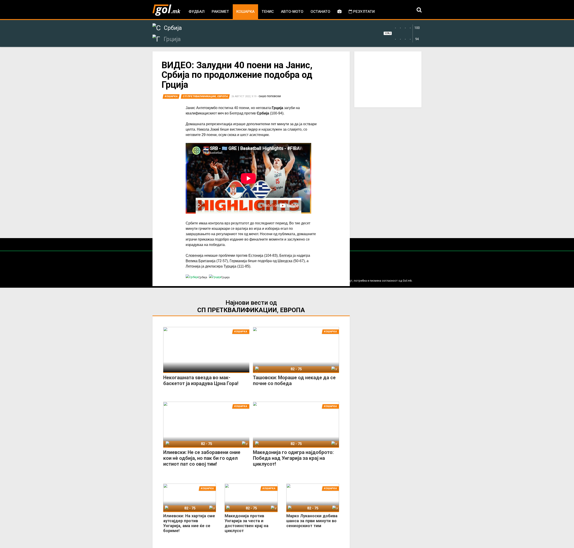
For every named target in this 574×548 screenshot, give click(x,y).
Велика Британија (200, 261)
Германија (238, 261)
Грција (277, 108)
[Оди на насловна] (166, 10)
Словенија (194, 255)
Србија (263, 113)
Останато (320, 11)
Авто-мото (292, 11)
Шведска (285, 261)
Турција (230, 266)
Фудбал (196, 11)
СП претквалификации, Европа (205, 96)
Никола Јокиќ (208, 129)
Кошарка (245, 11)
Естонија (255, 255)
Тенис (268, 11)
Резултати (363, 11)
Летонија (193, 266)
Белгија (285, 255)
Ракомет (220, 11)
